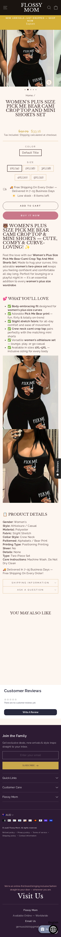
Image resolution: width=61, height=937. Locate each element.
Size (30, 162)
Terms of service (40, 832)
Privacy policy (24, 832)
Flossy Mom (31, 7)
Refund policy (8, 832)
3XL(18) (46, 168)
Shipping (25, 135)
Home (29, 95)
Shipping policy (9, 836)
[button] (30, 712)
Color (30, 146)
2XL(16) (30, 168)
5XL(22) (39, 177)
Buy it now (30, 215)
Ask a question (30, 590)
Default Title (30, 152)
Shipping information (30, 582)
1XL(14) (14, 168)
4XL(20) (22, 177)
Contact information (27, 836)
